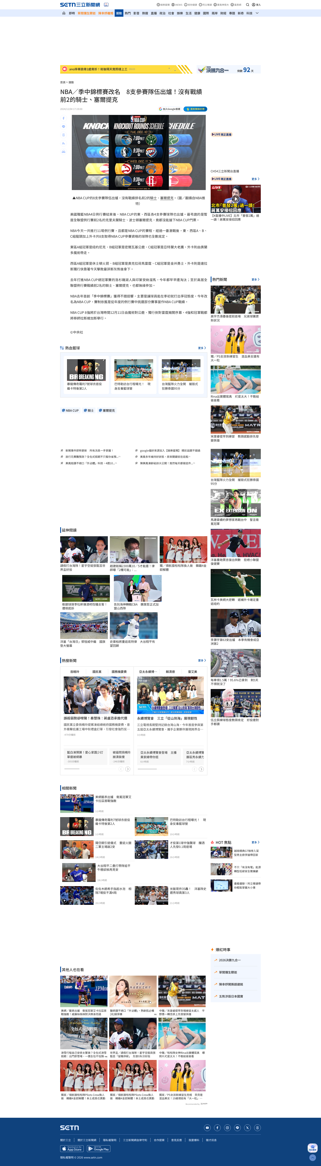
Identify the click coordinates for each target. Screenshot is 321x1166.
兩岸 (215, 13)
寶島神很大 (223, 4)
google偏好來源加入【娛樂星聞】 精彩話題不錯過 (170, 450)
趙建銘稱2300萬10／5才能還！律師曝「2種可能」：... (132, 568)
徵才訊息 (211, 1140)
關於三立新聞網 (87, 1140)
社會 (171, 13)
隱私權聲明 (109, 1140)
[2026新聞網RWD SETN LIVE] (106, 5)
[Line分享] (63, 126)
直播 (154, 13)
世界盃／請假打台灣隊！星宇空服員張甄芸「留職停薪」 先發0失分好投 (132, 1054)
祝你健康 (192, 4)
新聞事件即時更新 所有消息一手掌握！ (90, 450)
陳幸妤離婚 (105, 13)
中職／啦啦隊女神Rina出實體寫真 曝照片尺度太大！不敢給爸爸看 (182, 1054)
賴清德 (170, 671)
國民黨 (96, 671)
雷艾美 (192, 671)
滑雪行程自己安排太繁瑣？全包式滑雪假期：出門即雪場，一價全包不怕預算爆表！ (83, 1054)
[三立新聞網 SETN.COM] (64, 13)
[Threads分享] (63, 135)
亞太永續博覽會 (148, 671)
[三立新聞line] (237, 1128)
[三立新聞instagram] (227, 1128)
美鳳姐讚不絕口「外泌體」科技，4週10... (90, 463)
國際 (206, 13)
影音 (136, 13)
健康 (197, 13)
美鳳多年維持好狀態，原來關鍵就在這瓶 (164, 456)
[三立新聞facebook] (217, 1128)
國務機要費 (119, 671)
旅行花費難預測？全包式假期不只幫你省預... (92, 456)
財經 (223, 13)
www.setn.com (93, 1157)
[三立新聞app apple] (72, 1148)
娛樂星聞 (165, 4)
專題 (232, 13)
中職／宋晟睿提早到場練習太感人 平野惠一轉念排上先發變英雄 (182, 1012)
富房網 (237, 4)
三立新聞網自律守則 (135, 1140)
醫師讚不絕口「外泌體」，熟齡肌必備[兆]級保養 (132, 1012)
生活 (189, 13)
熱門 (128, 13)
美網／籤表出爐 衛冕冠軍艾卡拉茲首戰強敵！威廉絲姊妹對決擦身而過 (83, 1012)
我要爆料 (194, 1140)
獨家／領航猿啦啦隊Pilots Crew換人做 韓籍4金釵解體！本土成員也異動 (83, 1096)
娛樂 (180, 13)
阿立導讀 (207, 4)
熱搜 (145, 13)
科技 (249, 13)
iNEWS (178, 4)
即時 (72, 13)
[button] (248, 5)
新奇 (241, 13)
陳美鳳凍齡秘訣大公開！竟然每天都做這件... (166, 463)
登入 (258, 4)
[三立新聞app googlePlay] (98, 1148)
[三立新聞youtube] (207, 1128)
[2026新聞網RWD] (80, 5)
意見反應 (176, 1140)
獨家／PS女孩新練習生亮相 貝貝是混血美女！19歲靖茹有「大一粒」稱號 (181, 1096)
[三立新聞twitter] (247, 1128)
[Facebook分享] (63, 118)
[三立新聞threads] (257, 1128)
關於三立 (65, 1140)
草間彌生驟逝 (87, 13)
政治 (162, 13)
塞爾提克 (167, 197)
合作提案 (159, 1140)
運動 (119, 13)
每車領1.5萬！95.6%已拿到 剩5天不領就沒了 (234, 682)
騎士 (153, 197)
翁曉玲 (74, 671)
